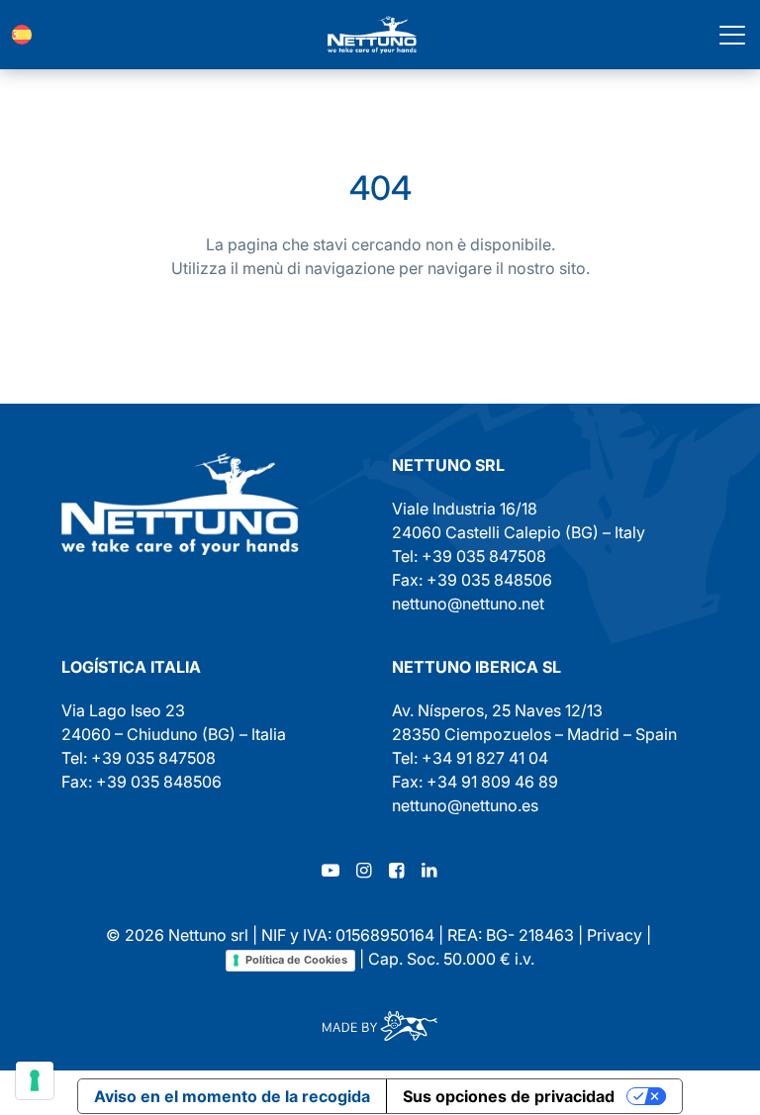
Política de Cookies (296, 960)
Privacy (614, 935)
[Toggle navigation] (732, 34)
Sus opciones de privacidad (509, 1096)
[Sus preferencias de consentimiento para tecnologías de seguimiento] (34, 1080)
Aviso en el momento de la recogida (232, 1096)
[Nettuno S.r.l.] (180, 504)
